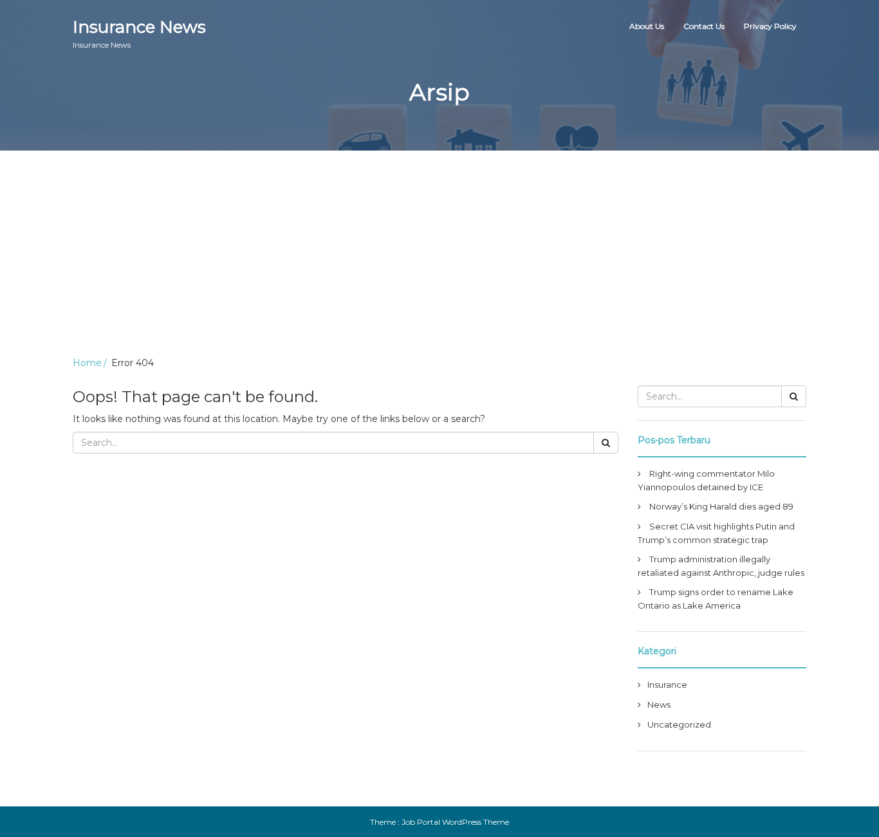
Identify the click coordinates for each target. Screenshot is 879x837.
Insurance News (139, 33)
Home (87, 363)
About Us (646, 26)
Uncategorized (679, 724)
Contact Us (704, 26)
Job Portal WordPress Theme (455, 822)
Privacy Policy (770, 26)
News (659, 704)
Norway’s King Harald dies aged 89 (721, 506)
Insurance (667, 684)
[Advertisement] (439, 247)
